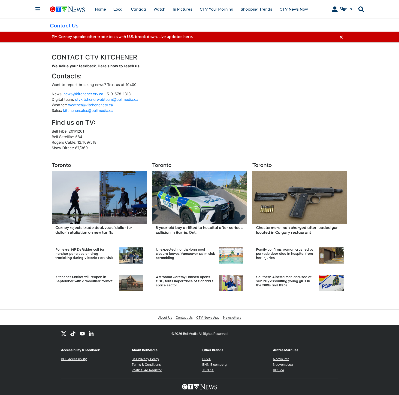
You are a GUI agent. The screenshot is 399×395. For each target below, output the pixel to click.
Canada (138, 9)
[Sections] (37, 9)
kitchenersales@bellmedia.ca (88, 110)
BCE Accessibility (74, 359)
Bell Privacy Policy (145, 359)
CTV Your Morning (216, 9)
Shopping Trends (256, 9)
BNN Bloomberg (214, 364)
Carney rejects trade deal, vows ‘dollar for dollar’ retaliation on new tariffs (93, 230)
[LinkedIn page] (91, 333)
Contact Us (184, 317)
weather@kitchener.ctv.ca (90, 105)
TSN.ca (208, 370)
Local (118, 9)
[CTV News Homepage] (67, 9)
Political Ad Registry (147, 370)
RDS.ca (278, 370)
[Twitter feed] (63, 333)
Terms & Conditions (146, 364)
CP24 (206, 359)
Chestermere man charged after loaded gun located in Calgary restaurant (297, 230)
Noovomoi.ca (283, 364)
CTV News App (207, 317)
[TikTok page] (73, 333)
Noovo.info (281, 359)
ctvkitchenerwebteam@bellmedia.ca (106, 99)
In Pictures (182, 9)
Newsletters (232, 317)
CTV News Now (294, 9)
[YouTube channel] (82, 333)
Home (100, 9)
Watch (159, 9)
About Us (165, 317)
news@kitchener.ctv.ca (83, 94)
